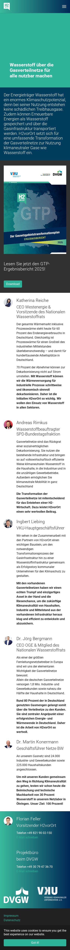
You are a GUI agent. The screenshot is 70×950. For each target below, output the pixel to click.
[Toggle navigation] (64, 6)
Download (13, 284)
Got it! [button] (35, 942)
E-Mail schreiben (27, 837)
